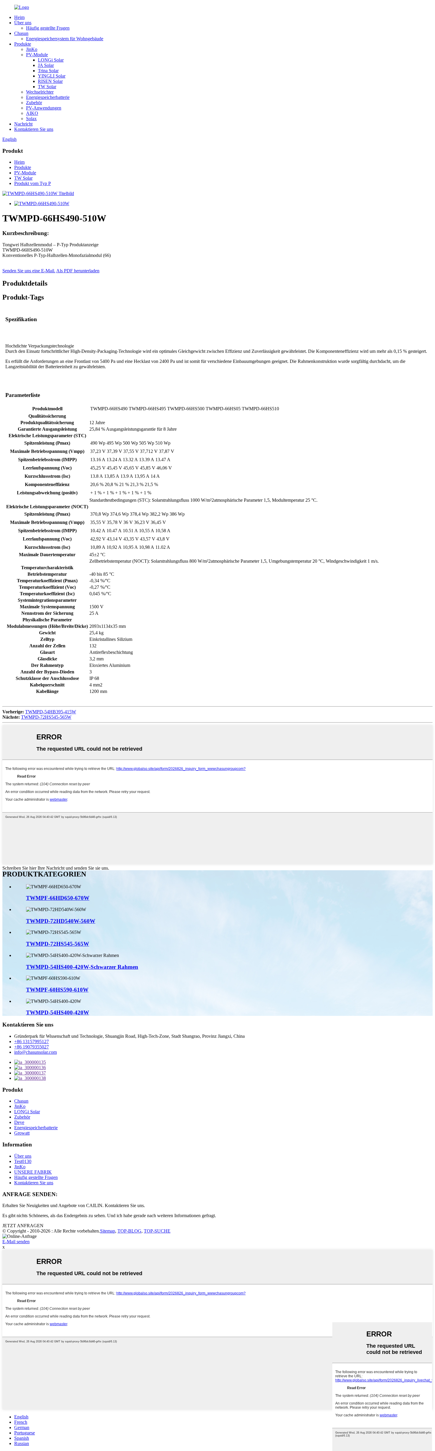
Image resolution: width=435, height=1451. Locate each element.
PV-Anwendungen (43, 107)
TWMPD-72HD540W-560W (60, 921)
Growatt (22, 1132)
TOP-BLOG (129, 1230)
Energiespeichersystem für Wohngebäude (64, 38)
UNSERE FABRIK (33, 1172)
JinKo (31, 49)
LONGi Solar (51, 59)
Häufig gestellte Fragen (48, 27)
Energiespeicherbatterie (48, 97)
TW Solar (47, 86)
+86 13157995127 (31, 1041)
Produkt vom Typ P (32, 183)
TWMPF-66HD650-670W (57, 898)
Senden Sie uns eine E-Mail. (28, 270)
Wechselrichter (40, 91)
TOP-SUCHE (157, 1230)
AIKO (32, 113)
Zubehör (34, 102)
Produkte (22, 43)
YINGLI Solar (51, 75)
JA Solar (46, 65)
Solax (31, 118)
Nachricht (23, 123)
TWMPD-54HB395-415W (50, 711)
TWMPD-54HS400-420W (57, 1012)
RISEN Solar (50, 81)
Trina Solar (48, 70)
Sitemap (107, 1230)
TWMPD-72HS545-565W (46, 717)
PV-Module (37, 54)
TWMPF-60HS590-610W (57, 990)
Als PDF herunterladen (77, 270)
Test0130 (22, 1161)
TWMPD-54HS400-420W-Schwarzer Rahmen (82, 967)
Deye (19, 1122)
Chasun (21, 33)
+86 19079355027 (31, 1046)
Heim (19, 17)
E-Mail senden (16, 1241)
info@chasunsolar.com (35, 1052)
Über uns (22, 22)
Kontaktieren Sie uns (33, 129)
